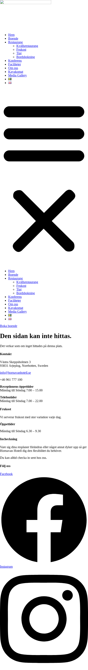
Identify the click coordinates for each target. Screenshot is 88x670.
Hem (11, 34)
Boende (13, 38)
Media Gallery (17, 75)
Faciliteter (14, 64)
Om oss (13, 68)
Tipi (18, 53)
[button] (44, 177)
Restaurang (15, 42)
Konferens (15, 60)
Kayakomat (15, 71)
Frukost (21, 49)
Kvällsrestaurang (27, 46)
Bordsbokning (25, 57)
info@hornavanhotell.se (15, 372)
